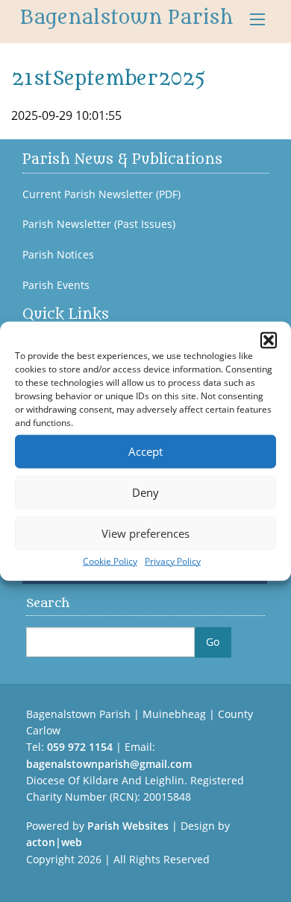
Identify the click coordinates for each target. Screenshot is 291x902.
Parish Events (56, 285)
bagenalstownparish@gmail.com (109, 764)
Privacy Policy (173, 560)
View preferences (145, 533)
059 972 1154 (80, 747)
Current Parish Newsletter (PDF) (101, 194)
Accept (145, 451)
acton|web (54, 842)
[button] (268, 339)
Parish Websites (128, 826)
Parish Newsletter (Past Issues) (98, 224)
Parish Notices (58, 255)
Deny (145, 492)
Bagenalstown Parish (126, 18)
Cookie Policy (110, 560)
